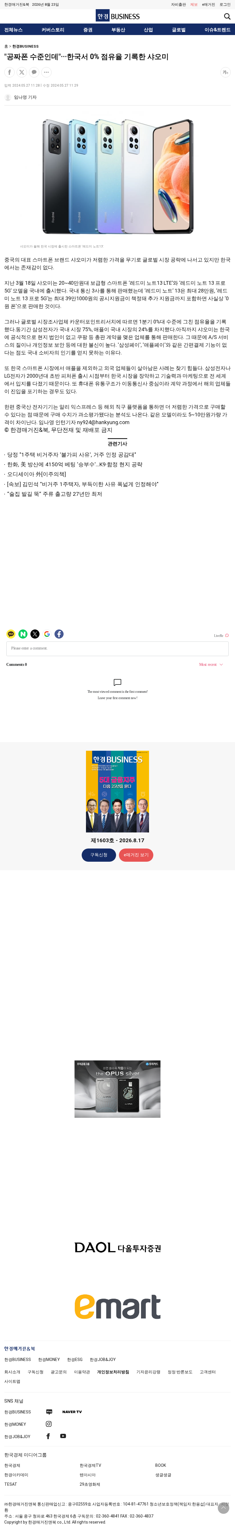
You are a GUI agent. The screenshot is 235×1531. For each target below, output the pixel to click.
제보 (194, 4)
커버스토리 (53, 29)
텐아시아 (88, 1475)
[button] (225, 4)
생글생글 (163, 1475)
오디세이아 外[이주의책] (36, 474)
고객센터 (208, 1372)
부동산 (118, 29)
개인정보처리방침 (113, 1372)
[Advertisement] (117, 965)
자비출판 (178, 4)
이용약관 (82, 1372)
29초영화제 (90, 1484)
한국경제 (12, 1465)
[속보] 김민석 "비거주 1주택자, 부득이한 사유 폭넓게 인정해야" (82, 484)
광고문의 (59, 1372)
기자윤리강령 (148, 1372)
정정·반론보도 (180, 1372)
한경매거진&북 (16, 4)
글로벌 (179, 29)
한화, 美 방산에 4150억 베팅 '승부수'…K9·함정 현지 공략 (74, 464)
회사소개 (12, 1372)
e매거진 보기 (136, 854)
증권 (88, 29)
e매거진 (208, 4)
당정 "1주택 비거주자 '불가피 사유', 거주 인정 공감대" (71, 454)
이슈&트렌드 (218, 29)
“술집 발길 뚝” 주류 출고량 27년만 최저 (54, 494)
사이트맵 (12, 1381)
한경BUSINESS (25, 46)
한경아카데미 (16, 1475)
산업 (148, 29)
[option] (117, 1089)
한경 (17, 1359)
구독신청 (98, 854)
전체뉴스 (13, 29)
